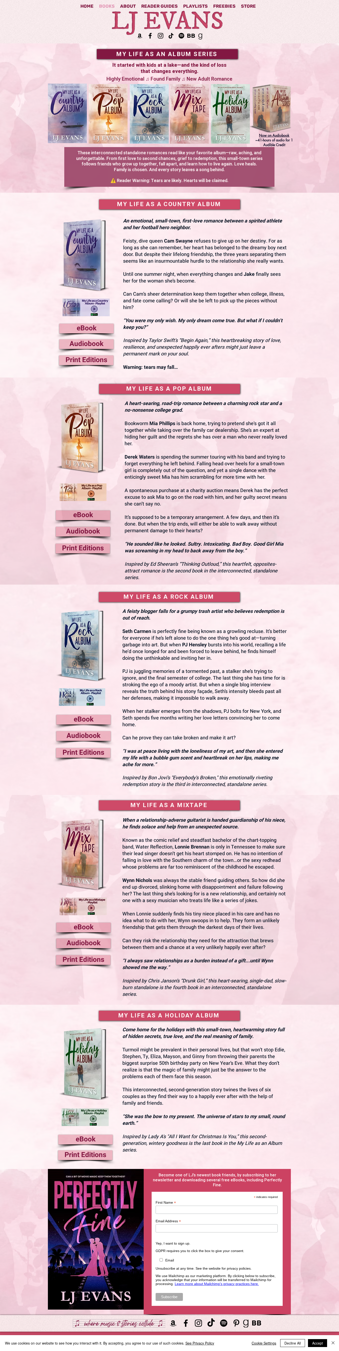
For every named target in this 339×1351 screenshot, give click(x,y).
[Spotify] (181, 35)
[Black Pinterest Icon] (236, 1323)
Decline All (292, 1343)
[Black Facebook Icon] (150, 35)
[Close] (333, 1343)
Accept (317, 1343)
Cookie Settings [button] (264, 1343)
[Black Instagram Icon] (160, 35)
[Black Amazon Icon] (139, 35)
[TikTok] (171, 35)
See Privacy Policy (199, 1343)
